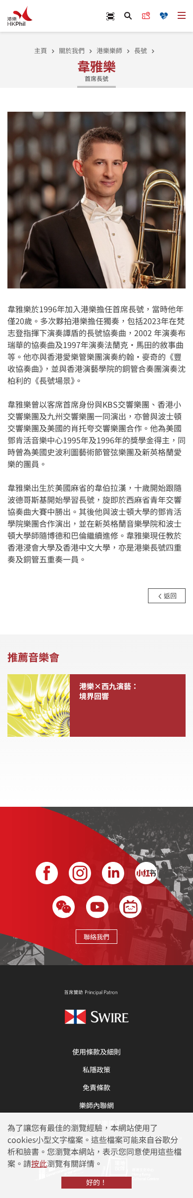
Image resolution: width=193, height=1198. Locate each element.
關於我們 (72, 50)
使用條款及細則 (96, 1052)
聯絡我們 (96, 936)
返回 (169, 595)
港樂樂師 (109, 50)
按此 (39, 1163)
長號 (140, 50)
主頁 (40, 50)
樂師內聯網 (96, 1105)
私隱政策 (96, 1069)
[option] (96, 199)
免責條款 (96, 1087)
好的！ (96, 1182)
